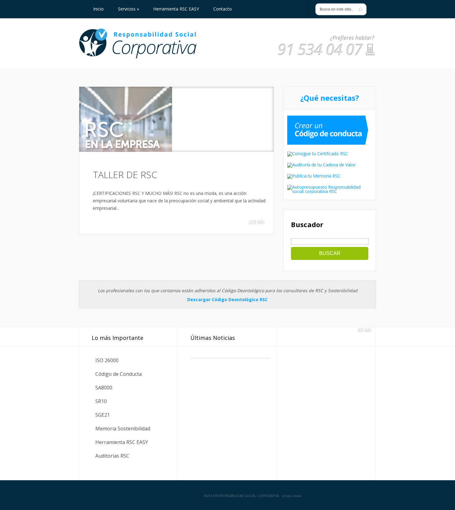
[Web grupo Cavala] (94, 495)
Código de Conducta (118, 374)
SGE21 (102, 414)
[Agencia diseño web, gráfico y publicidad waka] (358, 495)
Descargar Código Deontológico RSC (227, 299)
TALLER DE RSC (125, 174)
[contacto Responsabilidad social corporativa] (326, 56)
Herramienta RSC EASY (121, 442)
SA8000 (103, 387)
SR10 (101, 401)
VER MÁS (365, 330)
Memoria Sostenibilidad (122, 428)
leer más (257, 222)
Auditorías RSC (112, 455)
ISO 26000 (107, 360)
